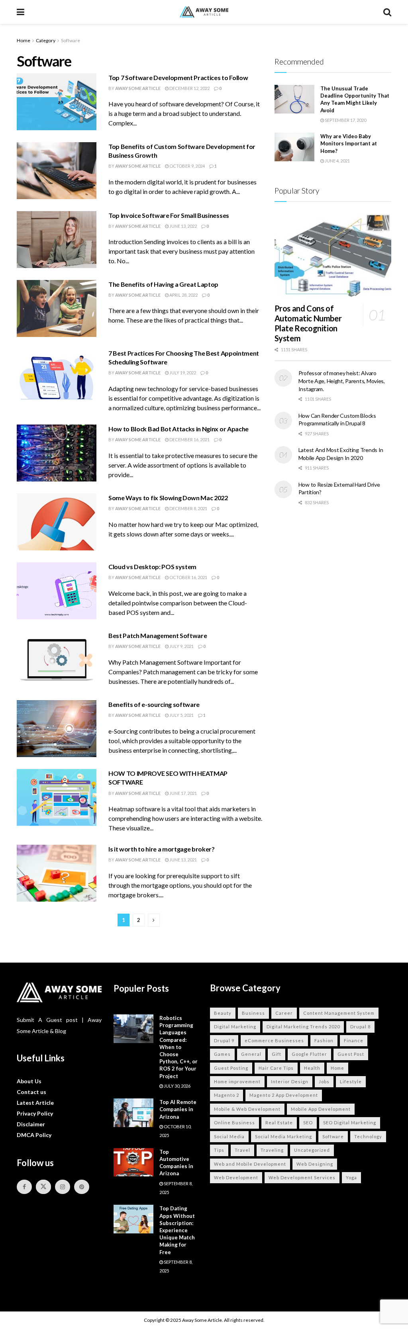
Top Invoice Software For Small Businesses (168, 215)
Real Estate (279, 1122)
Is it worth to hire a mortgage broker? (161, 849)
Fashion (323, 1040)
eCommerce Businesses (274, 1040)
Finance (353, 1040)
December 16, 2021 (189, 439)
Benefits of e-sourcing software (154, 704)
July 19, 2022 (182, 372)
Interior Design (289, 1081)
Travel (242, 1150)
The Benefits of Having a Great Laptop (163, 284)
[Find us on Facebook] (24, 1187)
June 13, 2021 (183, 859)
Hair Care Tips (276, 1068)
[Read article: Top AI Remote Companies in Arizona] (133, 1112)
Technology (368, 1136)
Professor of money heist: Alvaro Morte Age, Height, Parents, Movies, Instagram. (341, 381)
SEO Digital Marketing (349, 1122)
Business (253, 1013)
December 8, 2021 (188, 508)
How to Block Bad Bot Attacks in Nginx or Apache (178, 429)
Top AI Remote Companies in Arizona (177, 1109)
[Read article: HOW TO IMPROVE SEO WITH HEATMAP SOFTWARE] (56, 797)
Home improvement (237, 1081)
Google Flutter (309, 1054)
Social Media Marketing (283, 1136)
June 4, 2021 (337, 160)
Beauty (222, 1013)
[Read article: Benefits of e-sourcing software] (56, 728)
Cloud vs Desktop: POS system (152, 566)
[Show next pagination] (154, 920)
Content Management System (339, 1013)
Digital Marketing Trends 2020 (303, 1026)
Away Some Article (138, 88)
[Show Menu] (20, 12)
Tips (219, 1150)
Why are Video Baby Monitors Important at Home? (348, 143)
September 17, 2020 (345, 120)
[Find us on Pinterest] (81, 1187)
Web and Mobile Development (250, 1164)
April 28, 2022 (183, 295)
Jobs (324, 1081)
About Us (29, 1081)
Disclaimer (31, 1124)
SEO (308, 1122)
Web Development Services (302, 1177)
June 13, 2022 (183, 226)
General (251, 1054)
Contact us (31, 1091)
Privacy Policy (35, 1113)
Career (284, 1013)
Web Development (236, 1177)
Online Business (234, 1122)
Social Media (229, 1136)
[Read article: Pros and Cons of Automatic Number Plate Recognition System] (333, 256)
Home (23, 40)
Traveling (272, 1150)
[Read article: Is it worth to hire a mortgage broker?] (56, 873)
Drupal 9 (224, 1040)
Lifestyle (351, 1081)
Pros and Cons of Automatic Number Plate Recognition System (308, 323)
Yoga (351, 1177)
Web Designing (314, 1164)
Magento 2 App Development (283, 1095)
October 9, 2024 (187, 165)
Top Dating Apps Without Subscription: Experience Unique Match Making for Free (177, 1230)
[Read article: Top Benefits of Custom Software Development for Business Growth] (56, 170)
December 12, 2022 (189, 88)
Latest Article (35, 1102)
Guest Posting (231, 1068)
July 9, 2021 (181, 646)
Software (70, 40)
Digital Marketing (235, 1026)
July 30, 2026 (176, 1085)
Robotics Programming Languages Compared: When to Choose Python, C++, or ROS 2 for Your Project (178, 1047)
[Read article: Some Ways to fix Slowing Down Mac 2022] (56, 521)
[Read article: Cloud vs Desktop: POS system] (56, 590)
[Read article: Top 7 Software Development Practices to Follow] (56, 101)
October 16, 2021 (188, 577)
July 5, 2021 (181, 715)
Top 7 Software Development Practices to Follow (178, 77)
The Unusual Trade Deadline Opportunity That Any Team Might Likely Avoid (354, 99)
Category (45, 40)
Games (222, 1054)
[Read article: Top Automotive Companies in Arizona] (133, 1162)
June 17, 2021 (183, 793)
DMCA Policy (34, 1134)
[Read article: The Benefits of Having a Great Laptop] (56, 308)
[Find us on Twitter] (43, 1187)
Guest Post (350, 1054)
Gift (276, 1054)
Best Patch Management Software (157, 635)
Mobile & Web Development (247, 1109)
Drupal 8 (360, 1026)
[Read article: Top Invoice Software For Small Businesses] (56, 239)
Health (312, 1068)
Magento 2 (226, 1095)
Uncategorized (312, 1150)
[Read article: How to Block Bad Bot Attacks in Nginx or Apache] (56, 453)
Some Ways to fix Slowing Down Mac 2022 (168, 497)
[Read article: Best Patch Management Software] (56, 659)
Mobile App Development (321, 1109)
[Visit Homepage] (204, 12)
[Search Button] (387, 12)
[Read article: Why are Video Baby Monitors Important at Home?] (294, 147)
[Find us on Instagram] (62, 1187)
